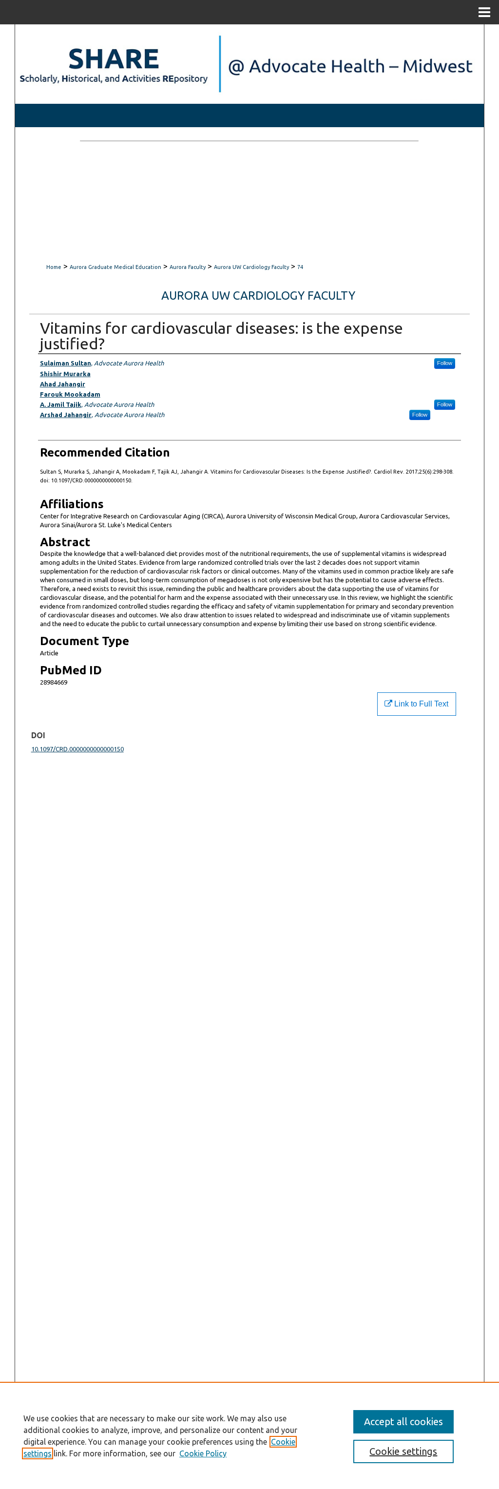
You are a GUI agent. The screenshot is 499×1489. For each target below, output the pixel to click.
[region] (249, 1435)
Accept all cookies (403, 1421)
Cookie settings (403, 1451)
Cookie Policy (203, 1453)
